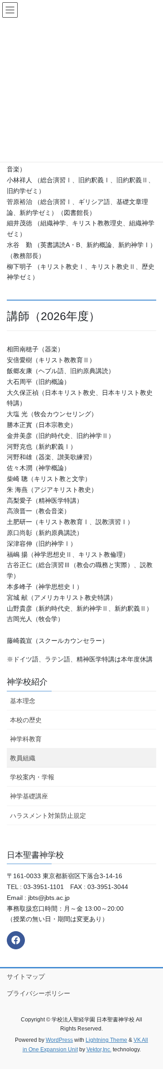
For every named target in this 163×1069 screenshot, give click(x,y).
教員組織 (22, 758)
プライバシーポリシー (38, 993)
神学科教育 (26, 739)
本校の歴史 (26, 720)
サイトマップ (26, 976)
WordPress (59, 1040)
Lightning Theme (106, 1040)
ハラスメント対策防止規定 (48, 815)
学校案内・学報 (32, 777)
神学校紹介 (27, 681)
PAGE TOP (150, 1028)
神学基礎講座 (29, 796)
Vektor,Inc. (98, 1049)
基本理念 (22, 701)
